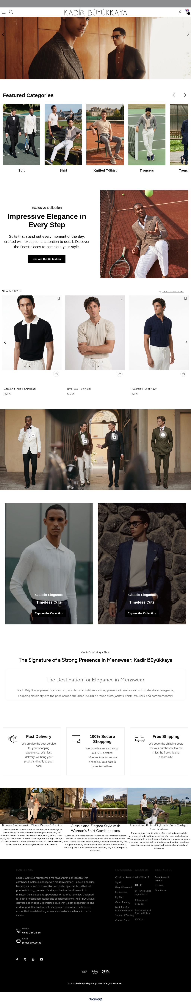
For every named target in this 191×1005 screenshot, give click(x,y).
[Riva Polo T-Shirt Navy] (159, 340)
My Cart (119, 897)
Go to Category (173, 291)
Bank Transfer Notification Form (123, 909)
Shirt (63, 170)
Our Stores (160, 890)
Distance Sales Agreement (143, 892)
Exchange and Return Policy (143, 912)
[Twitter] (27, 959)
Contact (159, 885)
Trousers (147, 170)
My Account (121, 892)
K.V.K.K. (139, 919)
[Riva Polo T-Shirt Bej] (95, 340)
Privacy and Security (141, 902)
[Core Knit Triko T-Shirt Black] (32, 340)
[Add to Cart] (56, 374)
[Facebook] (19, 959)
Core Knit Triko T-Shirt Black (20, 389)
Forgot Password (123, 887)
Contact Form (122, 920)
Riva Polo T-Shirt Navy (143, 389)
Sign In (118, 882)
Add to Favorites (58, 298)
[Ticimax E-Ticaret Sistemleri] (95, 1000)
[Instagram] (35, 959)
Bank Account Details (162, 879)
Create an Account (124, 877)
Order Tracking (122, 902)
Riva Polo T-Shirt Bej (79, 389)
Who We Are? (142, 877)
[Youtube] (44, 959)
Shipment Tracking (124, 915)
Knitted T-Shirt (105, 170)
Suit (21, 170)
